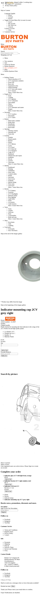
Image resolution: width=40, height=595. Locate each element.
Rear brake (11, 127)
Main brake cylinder (14, 121)
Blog (5, 69)
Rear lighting (12, 197)
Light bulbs (11, 199)
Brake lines (11, 122)
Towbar (10, 160)
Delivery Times (8, 547)
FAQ (5, 550)
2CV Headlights (13, 194)
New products (8, 61)
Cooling (10, 97)
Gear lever (11, 185)
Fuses (10, 200)
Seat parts (11, 177)
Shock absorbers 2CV (14, 79)
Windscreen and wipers (15, 155)
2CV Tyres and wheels (15, 89)
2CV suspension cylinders (16, 81)
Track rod (11, 134)
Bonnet (10, 140)
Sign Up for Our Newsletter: (9, 508)
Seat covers (11, 179)
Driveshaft (11, 116)
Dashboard (11, 167)
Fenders (10, 137)
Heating (10, 169)
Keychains (11, 222)
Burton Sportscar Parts (11, 71)
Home (6, 494)
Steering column (13, 130)
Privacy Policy (8, 533)
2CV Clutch (11, 117)
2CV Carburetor (13, 101)
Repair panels (12, 139)
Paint (9, 214)
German (10, 17)
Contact (6, 535)
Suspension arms (13, 86)
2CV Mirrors (12, 144)
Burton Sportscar (9, 66)
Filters (10, 104)
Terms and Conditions (10, 530)
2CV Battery (12, 190)
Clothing (10, 225)
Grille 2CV (11, 152)
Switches (10, 192)
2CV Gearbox (12, 114)
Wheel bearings (12, 87)
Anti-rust (10, 212)
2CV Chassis (12, 91)
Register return (8, 531)
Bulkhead (11, 154)
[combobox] (9, 53)
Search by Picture (9, 64)
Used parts (11, 229)
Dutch (10, 15)
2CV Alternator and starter (16, 107)
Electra (6, 496)
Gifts (9, 224)
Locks (10, 145)
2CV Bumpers (12, 150)
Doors (10, 142)
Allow (13, 586)
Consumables (12, 215)
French (10, 18)
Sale (5, 63)
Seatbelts (10, 180)
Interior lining (12, 182)
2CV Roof (11, 147)
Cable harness (12, 204)
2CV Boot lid (12, 149)
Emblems (11, 157)
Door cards (11, 172)
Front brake (11, 126)
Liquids (10, 210)
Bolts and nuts (12, 217)
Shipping (7, 544)
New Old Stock (12, 230)
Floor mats (11, 184)
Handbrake (11, 124)
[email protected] (14, 566)
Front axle (11, 82)
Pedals (10, 175)
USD (9, 30)
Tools (9, 209)
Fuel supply (11, 102)
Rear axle (11, 84)
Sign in (31, 466)
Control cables (12, 174)
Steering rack (12, 132)
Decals (10, 159)
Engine (10, 109)
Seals (9, 96)
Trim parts (11, 162)
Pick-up (6, 545)
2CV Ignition (12, 99)
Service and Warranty (10, 549)
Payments (7, 542)
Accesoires (11, 202)
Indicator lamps (12, 195)
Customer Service (9, 32)
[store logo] (14, 42)
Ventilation (11, 170)
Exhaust (10, 106)
